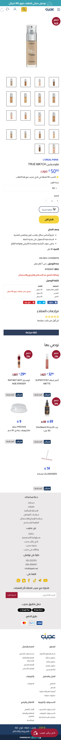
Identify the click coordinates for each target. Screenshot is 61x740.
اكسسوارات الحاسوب (47, 709)
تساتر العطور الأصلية (47, 654)
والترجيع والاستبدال (26, 275)
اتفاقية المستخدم (31, 522)
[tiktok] (34, 582)
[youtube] (45, 582)
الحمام (53, 687)
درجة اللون (54, 182)
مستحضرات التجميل (26, 654)
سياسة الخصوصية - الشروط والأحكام (30, 731)
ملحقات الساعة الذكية (47, 717)
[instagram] (23, 582)
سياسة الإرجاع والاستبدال (31, 518)
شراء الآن (49, 219)
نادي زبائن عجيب (31, 541)
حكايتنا (31, 533)
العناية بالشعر (29, 665)
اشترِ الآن (47, 395)
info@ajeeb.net (31, 568)
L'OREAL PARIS (50, 159)
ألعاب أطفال (29, 709)
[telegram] (39, 582)
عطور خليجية (50, 666)
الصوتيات (30, 683)
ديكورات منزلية (49, 695)
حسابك (31, 502)
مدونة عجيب (31, 545)
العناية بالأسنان (28, 668)
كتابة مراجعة (31, 332)
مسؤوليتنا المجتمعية (31, 537)
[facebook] (29, 582)
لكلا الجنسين (50, 669)
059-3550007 (31, 564)
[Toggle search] (24, 9)
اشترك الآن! (12, 595)
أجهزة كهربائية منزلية (47, 691)
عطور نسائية (50, 658)
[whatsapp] (18, 582)
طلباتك (31, 506)
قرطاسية (30, 720)
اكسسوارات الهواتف (47, 713)
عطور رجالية (50, 662)
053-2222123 (31, 560)
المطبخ (52, 683)
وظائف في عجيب (31, 549)
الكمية (56, 196)
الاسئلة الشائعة (31, 510)
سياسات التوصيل (31, 514)
